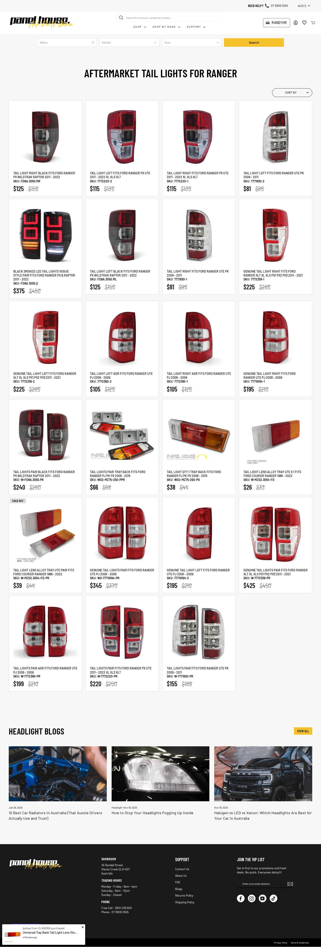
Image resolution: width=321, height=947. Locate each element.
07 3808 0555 (279, 5)
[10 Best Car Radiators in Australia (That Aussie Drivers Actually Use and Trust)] (58, 773)
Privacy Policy (280, 942)
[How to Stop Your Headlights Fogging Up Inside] (161, 773)
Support (194, 26)
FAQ (177, 882)
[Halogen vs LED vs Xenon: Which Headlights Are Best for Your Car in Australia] (263, 773)
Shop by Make (165, 26)
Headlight (117, 807)
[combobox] (168, 17)
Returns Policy (184, 895)
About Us (181, 875)
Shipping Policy (184, 902)
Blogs (178, 889)
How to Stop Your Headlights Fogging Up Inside (152, 812)
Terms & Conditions (300, 942)
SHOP (138, 26)
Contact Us (182, 869)
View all (303, 731)
